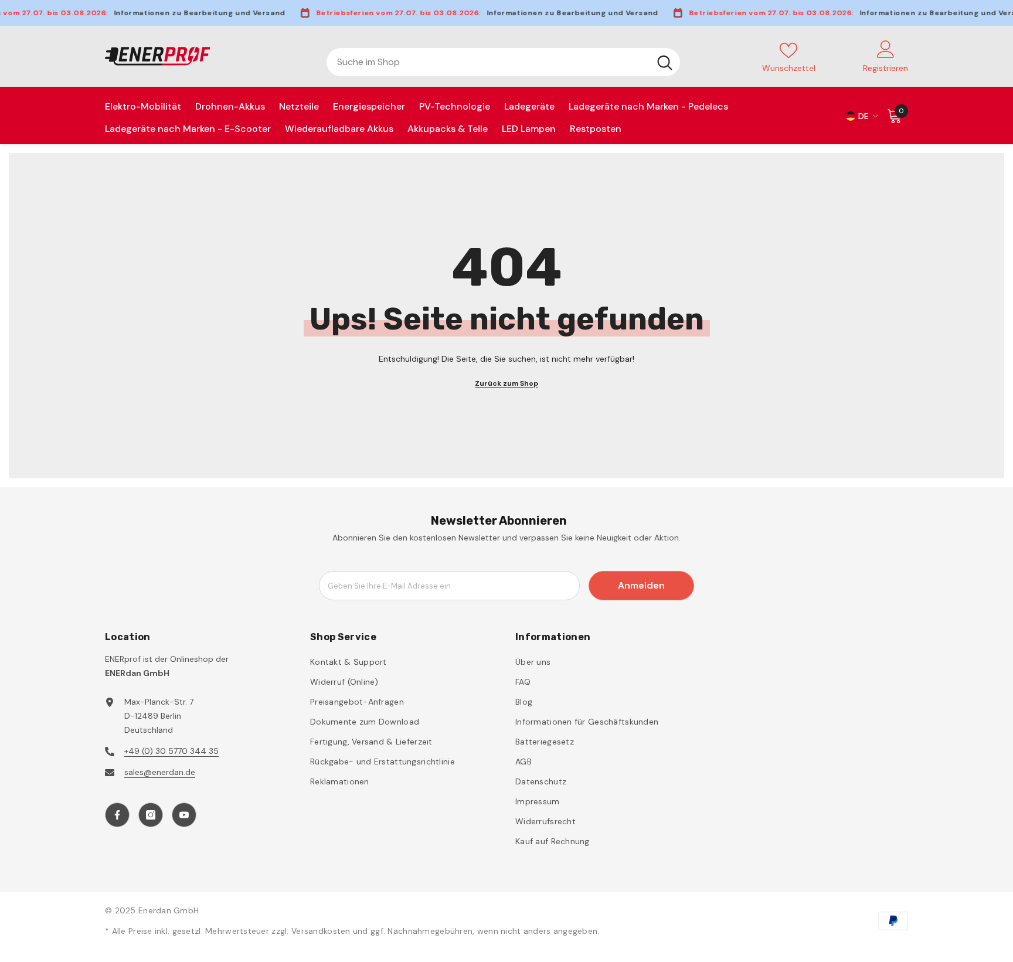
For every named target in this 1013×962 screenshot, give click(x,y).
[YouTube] (184, 815)
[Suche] (503, 62)
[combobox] (488, 62)
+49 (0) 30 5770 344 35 (171, 751)
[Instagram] (150, 815)
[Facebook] (117, 815)
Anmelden (641, 585)
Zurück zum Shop (506, 383)
